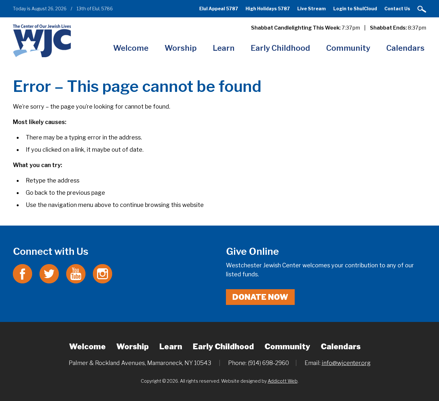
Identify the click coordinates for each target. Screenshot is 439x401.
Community (348, 48)
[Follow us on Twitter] (49, 273)
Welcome (130, 48)
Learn (224, 48)
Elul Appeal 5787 (218, 8)
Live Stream (311, 8)
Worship (181, 48)
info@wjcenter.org (346, 363)
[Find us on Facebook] (22, 273)
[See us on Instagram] (102, 273)
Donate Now (260, 297)
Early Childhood (280, 48)
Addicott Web (283, 381)
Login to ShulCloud (355, 8)
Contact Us (397, 8)
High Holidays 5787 (268, 8)
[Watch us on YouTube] (75, 273)
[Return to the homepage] (42, 40)
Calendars (405, 48)
